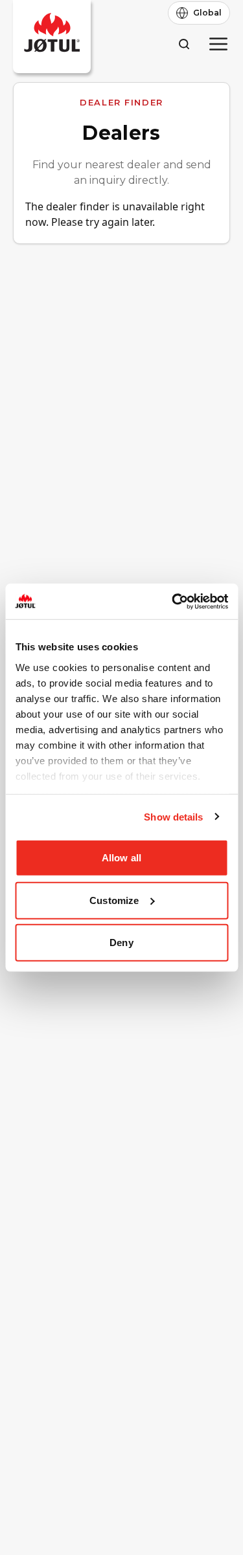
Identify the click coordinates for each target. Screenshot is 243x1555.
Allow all (121, 857)
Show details (173, 816)
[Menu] (218, 44)
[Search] (183, 43)
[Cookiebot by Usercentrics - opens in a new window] (173, 601)
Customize (114, 899)
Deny (121, 942)
